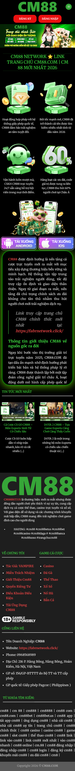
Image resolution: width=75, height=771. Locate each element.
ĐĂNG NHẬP (50, 18)
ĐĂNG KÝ (25, 18)
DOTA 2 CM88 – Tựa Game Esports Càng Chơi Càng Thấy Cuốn (56, 428)
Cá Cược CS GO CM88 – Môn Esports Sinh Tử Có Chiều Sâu (18, 428)
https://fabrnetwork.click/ (38, 648)
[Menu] (69, 7)
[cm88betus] (37, 7)
